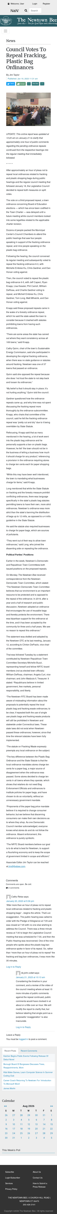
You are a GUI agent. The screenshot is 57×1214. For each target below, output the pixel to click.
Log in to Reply (13, 966)
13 (36, 1124)
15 (51, 1124)
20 (36, 1128)
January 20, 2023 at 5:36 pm (20, 901)
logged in (23, 1039)
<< (5, 1106)
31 (44, 1115)
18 (21, 1128)
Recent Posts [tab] (10, 1050)
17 (13, 1128)
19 (29, 1128)
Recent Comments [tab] (29, 1050)
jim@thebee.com (16, 866)
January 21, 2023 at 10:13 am (30, 977)
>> (51, 1106)
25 (21, 1133)
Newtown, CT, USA (14, 10)
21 (44, 1128)
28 (21, 1115)
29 (29, 1115)
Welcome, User (17, 3)
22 (51, 1128)
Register (46, 3)
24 (13, 1133)
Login (34, 3)
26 (6, 1115)
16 (6, 1128)
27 (13, 1115)
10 (13, 1124)
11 (21, 1124)
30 (36, 1115)
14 (44, 1124)
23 (6, 1133)
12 (29, 1124)
